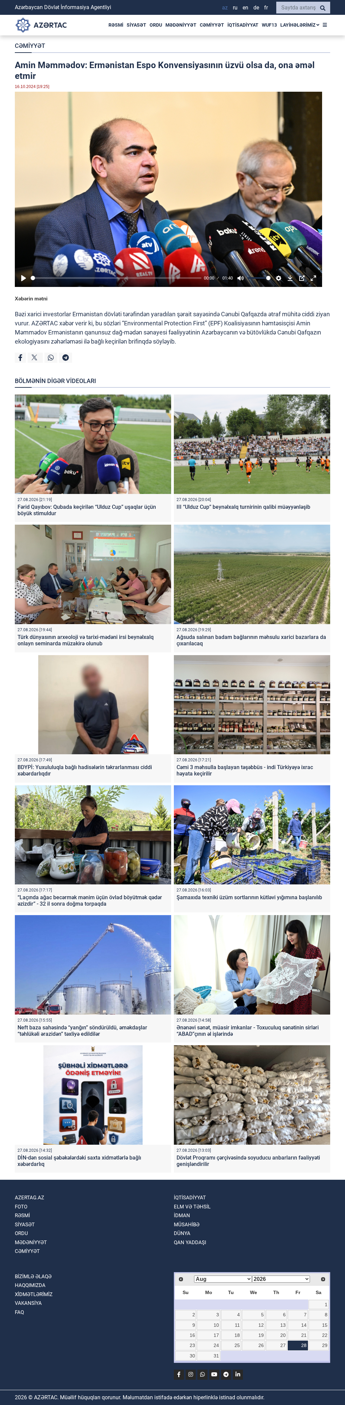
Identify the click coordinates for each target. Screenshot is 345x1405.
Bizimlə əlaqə (33, 1277)
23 (192, 1345)
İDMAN (182, 1215)
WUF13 (269, 25)
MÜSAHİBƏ (186, 1225)
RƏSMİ (115, 25)
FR (266, 7)
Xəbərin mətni (31, 298)
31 (216, 1355)
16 (192, 1335)
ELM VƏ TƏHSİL (192, 1207)
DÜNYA (182, 1233)
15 (324, 1325)
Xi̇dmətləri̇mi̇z (34, 1294)
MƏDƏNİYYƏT (180, 25)
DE (256, 7)
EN (245, 7)
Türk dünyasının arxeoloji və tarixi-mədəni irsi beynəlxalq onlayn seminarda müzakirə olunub (86, 640)
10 (216, 1325)
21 (304, 1335)
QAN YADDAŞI (190, 1242)
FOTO (21, 1207)
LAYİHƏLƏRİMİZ (298, 25)
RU (235, 7)
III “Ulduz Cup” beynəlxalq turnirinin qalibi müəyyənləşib (243, 507)
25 (237, 1345)
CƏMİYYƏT (212, 25)
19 (261, 1335)
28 (304, 1345)
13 (283, 1325)
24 (216, 1345)
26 (261, 1345)
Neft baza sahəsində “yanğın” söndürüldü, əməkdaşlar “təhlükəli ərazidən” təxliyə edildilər (82, 1030)
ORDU (156, 25)
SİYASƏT (136, 25)
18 (237, 1335)
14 (304, 1325)
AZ (225, 7)
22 (324, 1335)
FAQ (19, 1312)
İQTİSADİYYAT (242, 25)
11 (237, 1325)
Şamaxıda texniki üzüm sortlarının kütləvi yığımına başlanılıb (249, 897)
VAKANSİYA (28, 1303)
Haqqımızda (30, 1285)
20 (283, 1335)
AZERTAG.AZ (29, 1198)
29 (324, 1345)
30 (192, 1355)
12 (261, 1325)
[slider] (116, 278)
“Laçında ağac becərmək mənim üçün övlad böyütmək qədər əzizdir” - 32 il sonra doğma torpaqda (90, 900)
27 (283, 1345)
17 (216, 1335)
